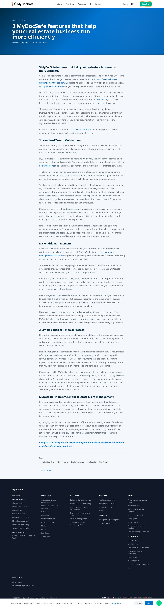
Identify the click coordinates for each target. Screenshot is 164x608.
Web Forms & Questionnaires (23, 528)
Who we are (132, 541)
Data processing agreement (138, 532)
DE (130, 598)
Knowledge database (107, 503)
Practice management (78, 519)
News (101, 511)
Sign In (125, 4)
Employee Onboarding (20, 524)
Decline (139, 603)
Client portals (17, 510)
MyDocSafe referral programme (135, 552)
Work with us (133, 544)
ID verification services (20, 521)
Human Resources (48, 519)
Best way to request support (138, 548)
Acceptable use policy (136, 515)
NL (140, 598)
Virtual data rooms (19, 514)
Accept (149, 603)
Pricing (98, 4)
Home (15, 20)
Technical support (106, 507)
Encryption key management (110, 520)
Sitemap (46, 598)
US (109, 598)
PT (145, 598)
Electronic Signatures (20, 507)
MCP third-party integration (138, 564)
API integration (133, 561)
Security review (105, 523)
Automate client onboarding (80, 503)
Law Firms (45, 512)
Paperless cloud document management (80, 508)
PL (114, 598)
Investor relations (134, 557)
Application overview (107, 500)
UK (104, 598)
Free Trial (145, 4)
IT (150, 598)
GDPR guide (132, 519)
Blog (91, 4)
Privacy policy (133, 522)
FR (135, 598)
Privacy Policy (116, 603)
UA (120, 598)
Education (45, 515)
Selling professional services (80, 500)
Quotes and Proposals (20, 517)
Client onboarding (19, 503)
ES (125, 598)
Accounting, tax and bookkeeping (48, 501)
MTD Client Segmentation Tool (23, 586)
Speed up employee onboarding (77, 523)
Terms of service (134, 506)
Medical (44, 526)
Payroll (43, 529)
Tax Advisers (46, 537)
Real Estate (45, 533)
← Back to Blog (45, 470)
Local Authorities (47, 522)
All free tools (17, 582)
